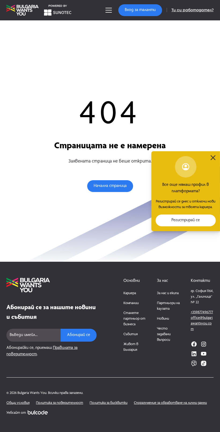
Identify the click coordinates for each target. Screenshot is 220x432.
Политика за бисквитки (108, 403)
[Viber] (194, 363)
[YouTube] (203, 353)
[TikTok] (203, 363)
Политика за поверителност (59, 403)
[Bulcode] (38, 412)
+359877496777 (202, 312)
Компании (131, 303)
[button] (140, 10)
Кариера (129, 293)
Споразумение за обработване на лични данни (170, 403)
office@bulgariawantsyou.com (202, 323)
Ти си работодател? (192, 10)
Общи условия (18, 403)
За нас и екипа (168, 293)
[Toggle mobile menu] (108, 10)
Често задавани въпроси (164, 334)
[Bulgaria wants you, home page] (51, 285)
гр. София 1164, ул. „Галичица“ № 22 (202, 296)
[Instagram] (203, 344)
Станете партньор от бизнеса (134, 318)
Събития (130, 334)
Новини (163, 319)
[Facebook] (194, 344)
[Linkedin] (194, 353)
